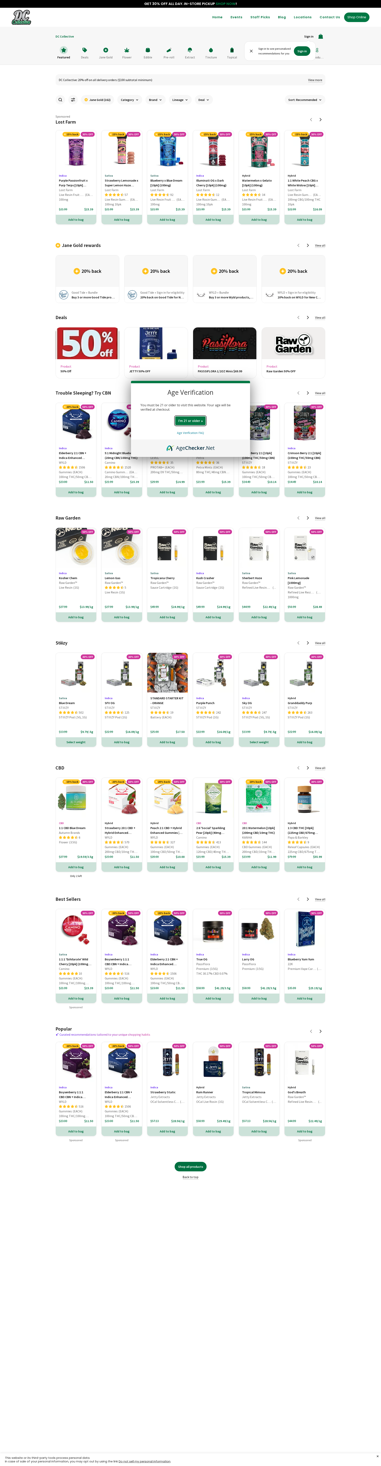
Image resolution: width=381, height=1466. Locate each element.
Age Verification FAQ (190, 433)
